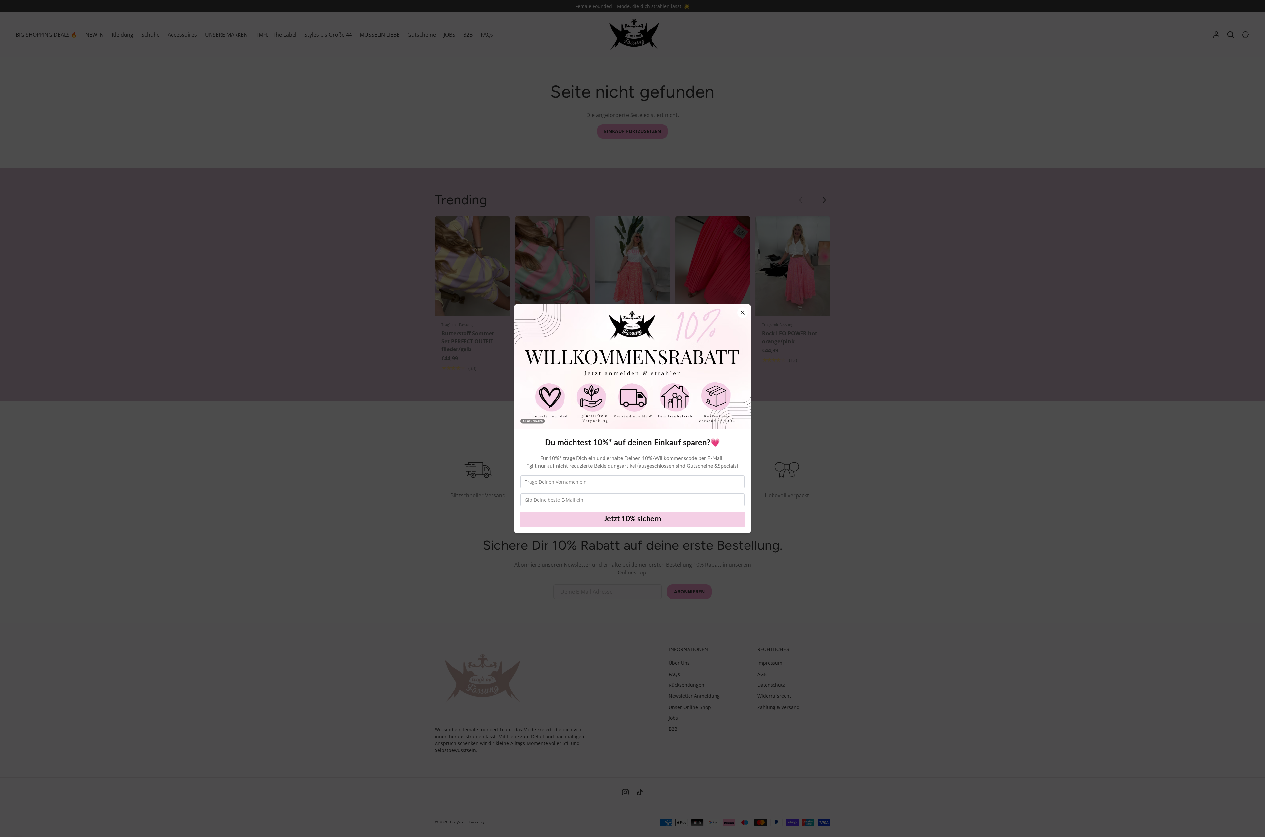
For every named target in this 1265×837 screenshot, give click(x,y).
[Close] (742, 312)
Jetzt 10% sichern (632, 519)
